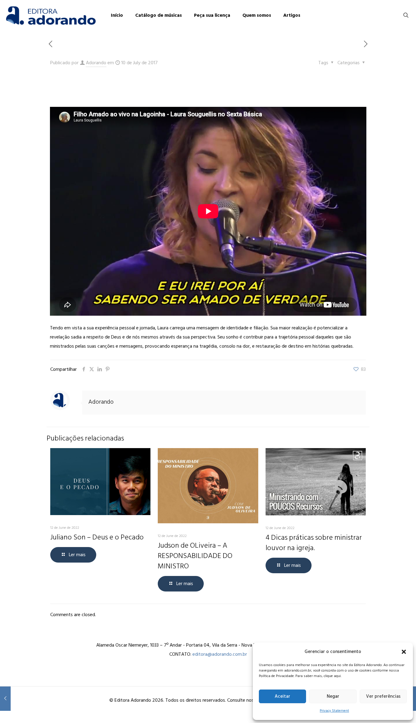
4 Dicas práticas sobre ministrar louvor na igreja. (314, 543)
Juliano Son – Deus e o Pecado (97, 537)
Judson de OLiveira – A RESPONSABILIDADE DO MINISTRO (195, 555)
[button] (404, 652)
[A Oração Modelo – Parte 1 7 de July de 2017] (5, 698)
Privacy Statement (334, 711)
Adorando (96, 63)
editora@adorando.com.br (219, 654)
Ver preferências (383, 696)
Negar (333, 696)
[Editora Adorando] (51, 15)
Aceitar (282, 696)
